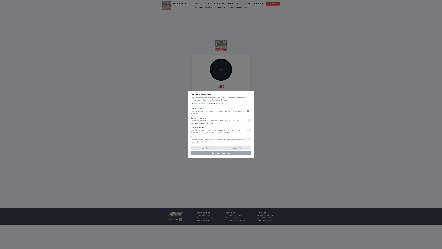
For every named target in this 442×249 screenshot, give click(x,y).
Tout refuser (205, 148)
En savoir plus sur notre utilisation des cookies (207, 103)
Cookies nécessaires (198, 108)
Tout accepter (236, 148)
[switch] (249, 111)
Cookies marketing (197, 137)
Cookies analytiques (198, 127)
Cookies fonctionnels (198, 118)
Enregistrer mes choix (221, 153)
